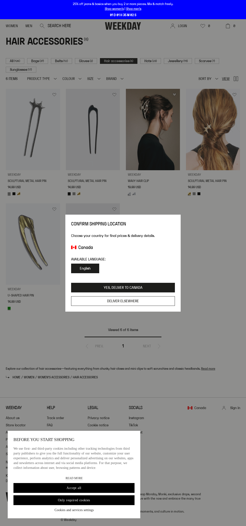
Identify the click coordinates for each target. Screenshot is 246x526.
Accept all (74, 488)
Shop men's (133, 9)
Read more (74, 478)
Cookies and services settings (74, 510)
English (85, 268)
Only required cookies (74, 500)
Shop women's (114, 9)
